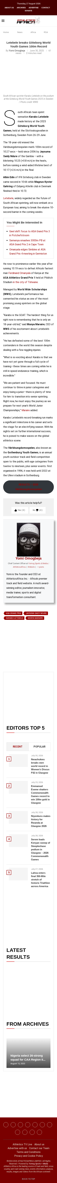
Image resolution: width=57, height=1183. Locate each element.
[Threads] (24, 1132)
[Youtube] (49, 1124)
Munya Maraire (35, 618)
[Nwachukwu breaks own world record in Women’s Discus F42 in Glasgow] (18, 760)
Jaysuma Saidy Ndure (36, 613)
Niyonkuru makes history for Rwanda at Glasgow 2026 (40, 821)
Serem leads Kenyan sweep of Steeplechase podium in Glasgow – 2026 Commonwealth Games (40, 849)
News (19, 32)
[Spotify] (17, 1132)
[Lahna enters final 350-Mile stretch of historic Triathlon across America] (18, 874)
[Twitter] (27, 1124)
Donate (28, 11)
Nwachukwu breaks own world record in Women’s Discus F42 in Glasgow (40, 766)
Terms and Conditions (28, 1152)
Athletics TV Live (22, 1144)
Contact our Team (39, 1148)
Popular (39, 746)
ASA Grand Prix (13, 613)
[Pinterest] (39, 1132)
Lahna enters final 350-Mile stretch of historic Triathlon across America (40, 879)
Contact (45, 8)
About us (9, 8)
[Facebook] (5, 1124)
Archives (21, 8)
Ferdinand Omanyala (19, 273)
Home (6, 32)
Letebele (8, 198)
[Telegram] (32, 1132)
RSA (46, 32)
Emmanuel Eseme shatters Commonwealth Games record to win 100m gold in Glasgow (40, 794)
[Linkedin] (20, 1124)
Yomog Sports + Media (38, 1164)
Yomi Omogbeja (17, 50)
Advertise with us (17, 1148)
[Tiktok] (42, 1124)
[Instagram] (13, 1124)
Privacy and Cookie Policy (28, 1155)
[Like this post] (17, 658)
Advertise (33, 8)
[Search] (53, 20)
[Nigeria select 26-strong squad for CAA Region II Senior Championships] (28, 1053)
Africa (33, 32)
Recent (17, 746)
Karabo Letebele (14, 618)
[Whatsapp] (35, 1124)
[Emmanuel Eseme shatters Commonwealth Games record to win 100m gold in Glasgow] (18, 787)
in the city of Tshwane (25, 282)
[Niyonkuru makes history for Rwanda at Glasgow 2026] (18, 817)
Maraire (26, 410)
